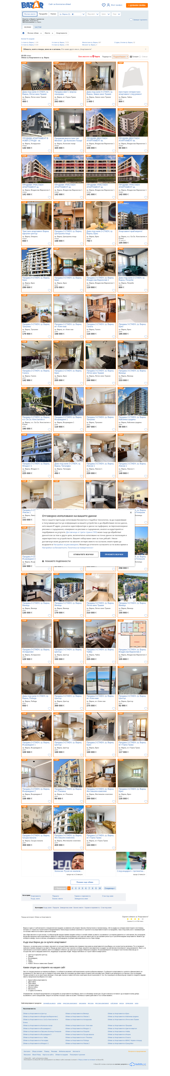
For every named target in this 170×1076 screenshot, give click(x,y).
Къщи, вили (35, 899)
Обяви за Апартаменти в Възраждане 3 (37, 1034)
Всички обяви (33, 33)
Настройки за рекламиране (66, 544)
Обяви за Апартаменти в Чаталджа (35, 1040)
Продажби (43, 14)
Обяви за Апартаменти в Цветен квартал (122, 1028)
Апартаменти (61, 33)
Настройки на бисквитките (54, 547)
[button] (56, 561)
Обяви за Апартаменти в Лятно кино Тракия (123, 1019)
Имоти (48, 33)
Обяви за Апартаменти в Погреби (77, 1031)
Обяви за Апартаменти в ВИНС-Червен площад (125, 1040)
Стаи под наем (107, 896)
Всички (23, 39)
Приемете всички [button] (114, 554)
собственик (114, 1003)
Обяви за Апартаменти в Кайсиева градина (123, 1016)
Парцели (55, 896)
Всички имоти (29, 14)
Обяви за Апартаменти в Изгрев (119, 1034)
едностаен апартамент (70, 1003)
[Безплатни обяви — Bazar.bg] (32, 5)
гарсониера (82, 1003)
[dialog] (85, 538)
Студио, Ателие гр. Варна (124, 42)
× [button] (131, 513)
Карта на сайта (48, 1055)
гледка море (129, 1003)
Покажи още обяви (85, 882)
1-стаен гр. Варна (29, 42)
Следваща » (110, 888)
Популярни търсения (77, 1055)
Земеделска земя (81, 899)
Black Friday (36, 1055)
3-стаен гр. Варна (60, 42)
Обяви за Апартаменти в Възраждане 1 (37, 1028)
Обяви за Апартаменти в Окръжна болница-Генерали (42, 1031)
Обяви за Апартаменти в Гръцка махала (79, 1034)
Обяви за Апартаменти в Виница (77, 1013)
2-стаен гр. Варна (29, 45)
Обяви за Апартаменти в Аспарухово (78, 1019)
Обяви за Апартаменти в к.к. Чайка (35, 1037)
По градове (30, 39)
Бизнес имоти (57, 899)
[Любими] (104, 5)
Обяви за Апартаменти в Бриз (118, 1013)
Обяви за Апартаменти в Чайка (119, 1031)
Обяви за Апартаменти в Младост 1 (78, 1028)
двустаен (91, 1003)
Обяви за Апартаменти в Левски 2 (77, 1043)
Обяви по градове (61, 1055)
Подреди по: (107, 57)
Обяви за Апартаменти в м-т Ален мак (78, 1025)
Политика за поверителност (80, 547)
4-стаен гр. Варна (60, 45)
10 (100, 888)
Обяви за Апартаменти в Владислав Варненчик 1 (40, 1016)
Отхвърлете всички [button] (83, 554)
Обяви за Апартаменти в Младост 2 (36, 1043)
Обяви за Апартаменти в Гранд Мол (120, 1043)
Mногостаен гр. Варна (91, 42)
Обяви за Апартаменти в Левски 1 (77, 1016)
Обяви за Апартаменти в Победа (77, 1040)
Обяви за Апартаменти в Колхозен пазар (37, 1025)
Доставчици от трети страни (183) (81, 532)
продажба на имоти (49, 1003)
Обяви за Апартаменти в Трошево (120, 1025)
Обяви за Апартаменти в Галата (119, 1037)
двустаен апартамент (102, 1003)
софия (59, 1003)
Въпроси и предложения (137, 1051)
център (121, 1003)
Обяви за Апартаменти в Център (35, 1013)
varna (136, 1003)
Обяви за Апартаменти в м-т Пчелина (78, 1037)
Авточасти (76, 1051)
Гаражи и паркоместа (82, 896)
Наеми (53, 14)
